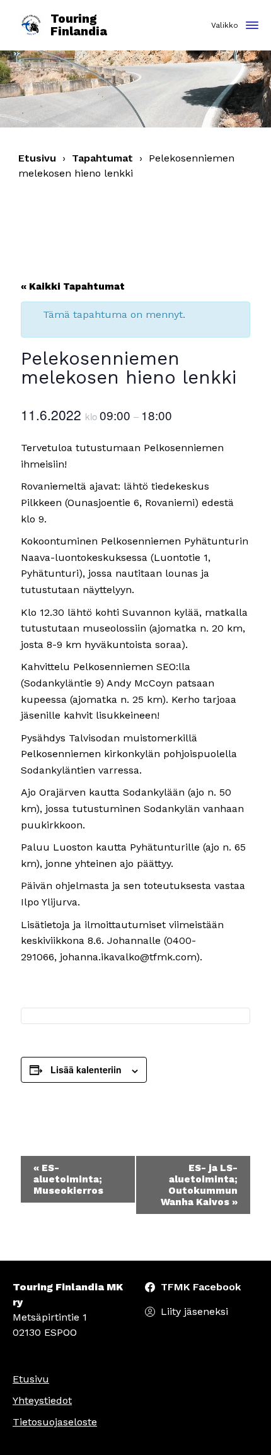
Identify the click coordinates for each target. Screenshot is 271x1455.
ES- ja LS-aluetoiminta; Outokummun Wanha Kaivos (199, 1185)
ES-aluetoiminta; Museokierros (68, 1179)
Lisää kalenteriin (86, 1069)
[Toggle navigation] (252, 26)
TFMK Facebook (201, 1287)
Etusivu (37, 158)
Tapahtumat (102, 158)
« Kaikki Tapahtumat (73, 286)
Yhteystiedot (42, 1400)
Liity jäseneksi (194, 1311)
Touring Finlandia (78, 25)
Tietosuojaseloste (55, 1422)
